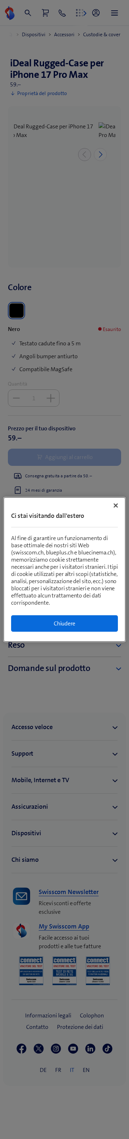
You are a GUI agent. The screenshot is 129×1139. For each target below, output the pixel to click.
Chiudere (64, 623)
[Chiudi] (116, 506)
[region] (64, 569)
